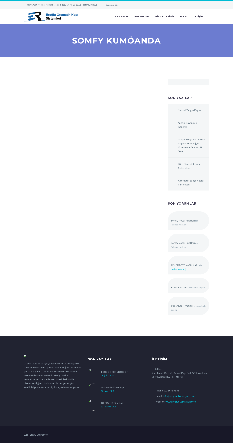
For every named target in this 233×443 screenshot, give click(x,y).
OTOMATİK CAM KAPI (112, 403)
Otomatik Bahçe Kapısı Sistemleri (191, 182)
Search (205, 82)
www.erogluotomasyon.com (180, 401)
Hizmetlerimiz (164, 16)
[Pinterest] (146, 5)
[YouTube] (151, 5)
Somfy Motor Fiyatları (183, 220)
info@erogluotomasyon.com (178, 396)
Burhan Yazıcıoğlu (179, 269)
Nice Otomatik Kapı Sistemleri (189, 165)
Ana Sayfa (122, 16)
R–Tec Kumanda (179, 287)
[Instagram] (141, 5)
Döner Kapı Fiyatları (182, 305)
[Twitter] (137, 5)
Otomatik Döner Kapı (112, 387)
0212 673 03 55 (113, 4)
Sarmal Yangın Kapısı (189, 110)
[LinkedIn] (132, 5)
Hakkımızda (142, 16)
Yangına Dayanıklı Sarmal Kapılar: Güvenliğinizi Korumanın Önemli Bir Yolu (191, 145)
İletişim (198, 16)
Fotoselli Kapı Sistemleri (114, 371)
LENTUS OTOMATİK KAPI (184, 265)
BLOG (183, 16)
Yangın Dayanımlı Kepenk (187, 124)
